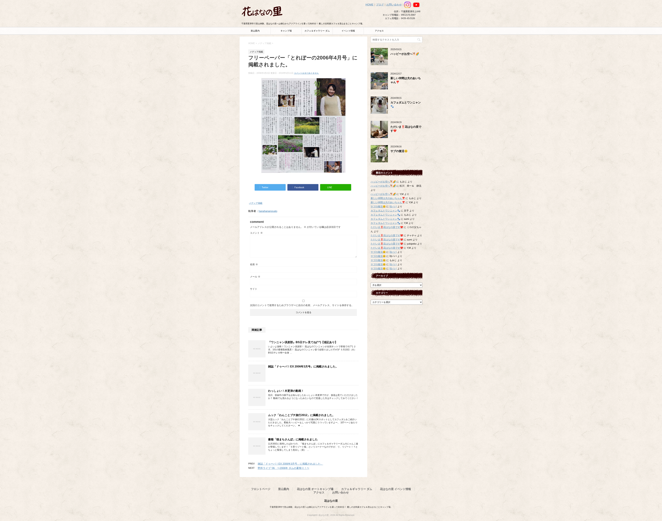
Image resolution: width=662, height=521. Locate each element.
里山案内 (255, 30)
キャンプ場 (286, 30)
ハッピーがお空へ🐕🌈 (404, 53)
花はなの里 (331, 500)
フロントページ (260, 489)
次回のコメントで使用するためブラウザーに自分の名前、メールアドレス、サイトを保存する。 (302, 305)
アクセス (379, 30)
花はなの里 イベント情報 (395, 489)
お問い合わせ (394, 4)
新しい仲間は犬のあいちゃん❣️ (388, 198)
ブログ (380, 4)
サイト (253, 288)
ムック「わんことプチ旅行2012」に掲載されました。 (301, 415)
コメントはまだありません (306, 73)
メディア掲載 (255, 203)
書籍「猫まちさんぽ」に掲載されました (293, 439)
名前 (254, 264)
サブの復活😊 (399, 151)
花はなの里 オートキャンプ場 (315, 489)
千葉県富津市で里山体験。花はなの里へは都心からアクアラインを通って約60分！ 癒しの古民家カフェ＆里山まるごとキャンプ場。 (331, 507)
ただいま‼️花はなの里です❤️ (387, 227)
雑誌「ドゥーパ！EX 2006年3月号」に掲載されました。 (303, 366)
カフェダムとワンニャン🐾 (385, 210)
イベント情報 (348, 30)
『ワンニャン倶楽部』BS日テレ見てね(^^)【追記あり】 (303, 342)
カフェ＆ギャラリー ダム (317, 30)
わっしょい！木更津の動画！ (286, 390)
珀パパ (393, 206)
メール (255, 276)
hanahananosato (268, 211)
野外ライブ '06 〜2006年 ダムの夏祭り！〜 (283, 468)
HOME (369, 4)
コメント (256, 232)
